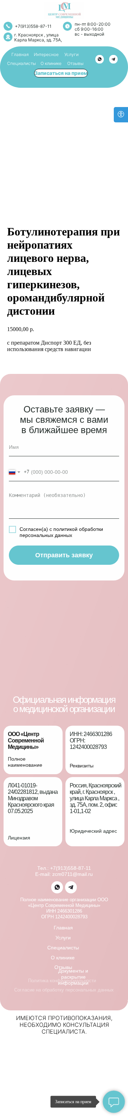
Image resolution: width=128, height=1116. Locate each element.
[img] (99, 59)
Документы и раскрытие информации (73, 977)
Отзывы (75, 63)
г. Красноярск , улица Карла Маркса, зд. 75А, (38, 37)
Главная (20, 54)
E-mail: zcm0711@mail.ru (64, 874)
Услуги (71, 54)
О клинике (51, 63)
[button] (61, 73)
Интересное (46, 54)
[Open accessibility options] (121, 114)
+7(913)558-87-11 (33, 26)
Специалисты (21, 63)
